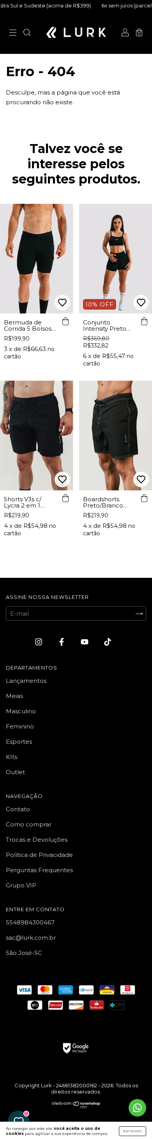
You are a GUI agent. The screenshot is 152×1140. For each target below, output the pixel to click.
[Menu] (13, 33)
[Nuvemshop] (76, 1106)
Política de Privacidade (39, 855)
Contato (18, 809)
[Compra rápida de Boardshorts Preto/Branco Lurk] (144, 498)
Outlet (15, 772)
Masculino (21, 711)
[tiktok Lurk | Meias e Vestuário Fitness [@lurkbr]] (107, 642)
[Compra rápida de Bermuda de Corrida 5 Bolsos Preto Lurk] (65, 321)
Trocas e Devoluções (36, 839)
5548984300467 (30, 922)
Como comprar (28, 824)
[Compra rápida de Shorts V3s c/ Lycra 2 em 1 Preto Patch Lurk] (65, 498)
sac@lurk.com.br (31, 937)
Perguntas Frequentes (39, 870)
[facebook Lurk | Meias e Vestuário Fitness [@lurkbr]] (62, 642)
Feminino (20, 726)
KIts (11, 757)
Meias (14, 696)
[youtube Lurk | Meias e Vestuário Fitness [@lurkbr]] (85, 642)
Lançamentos (26, 680)
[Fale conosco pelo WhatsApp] (137, 1108)
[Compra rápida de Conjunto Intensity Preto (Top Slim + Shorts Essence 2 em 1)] (144, 321)
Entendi (132, 1131)
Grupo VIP (21, 885)
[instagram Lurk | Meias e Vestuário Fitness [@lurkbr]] (39, 642)
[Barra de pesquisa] (27, 33)
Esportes (19, 741)
